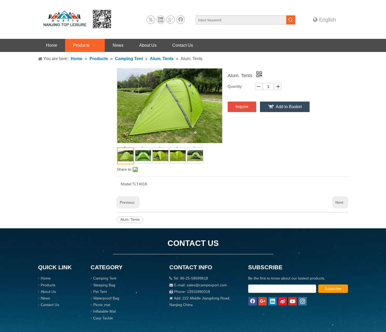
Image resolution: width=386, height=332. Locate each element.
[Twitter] (151, 19)
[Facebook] (180, 19)
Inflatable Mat (104, 311)
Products (48, 285)
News (45, 298)
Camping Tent (104, 278)
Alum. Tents (130, 219)
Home (46, 278)
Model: (126, 184)
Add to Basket (289, 106)
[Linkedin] (161, 19)
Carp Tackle (103, 318)
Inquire (242, 106)
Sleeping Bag (104, 285)
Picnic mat (101, 305)
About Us (48, 291)
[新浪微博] (282, 301)
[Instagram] (302, 301)
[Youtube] (292, 301)
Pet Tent (100, 291)
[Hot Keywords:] (290, 19)
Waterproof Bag (106, 298)
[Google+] (170, 19)
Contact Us (50, 305)
